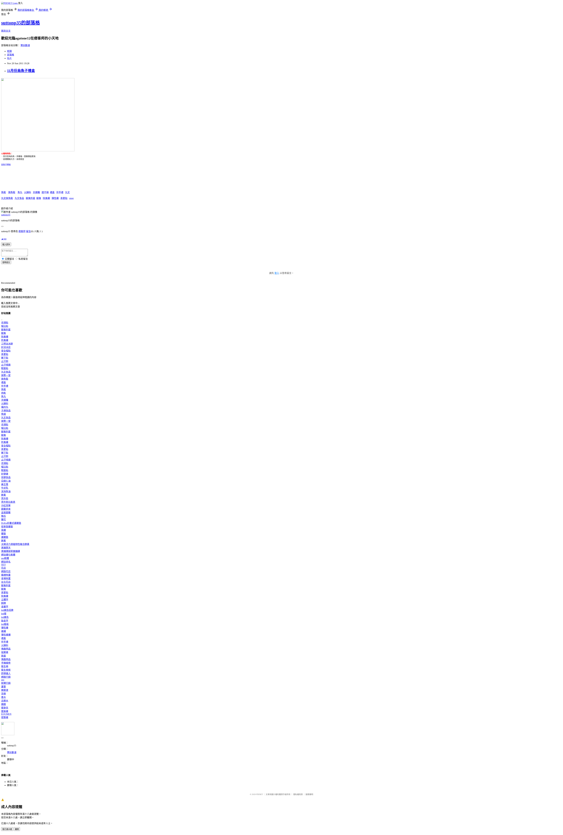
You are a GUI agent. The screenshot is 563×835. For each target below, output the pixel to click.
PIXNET (259, 794)
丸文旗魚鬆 (7, 198)
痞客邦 (22, 231)
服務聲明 (309, 794)
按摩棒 (4, 652)
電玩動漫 (25, 45)
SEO (3, 564)
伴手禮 (59, 192)
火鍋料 (27, 192)
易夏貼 (63, 198)
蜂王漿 (4, 484)
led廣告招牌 (7, 610)
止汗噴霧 (6, 365)
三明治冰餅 (7, 343)
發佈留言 (6, 262)
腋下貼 (4, 358)
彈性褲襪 (6, 635)
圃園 (3, 704)
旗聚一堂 (6, 375)
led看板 (5, 624)
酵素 (3, 495)
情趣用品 (6, 649)
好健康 (4, 474)
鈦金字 (4, 620)
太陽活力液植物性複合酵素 (15, 544)
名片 (9, 58)
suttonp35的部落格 (20, 22)
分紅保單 (6, 505)
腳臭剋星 (30, 198)
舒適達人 (6, 673)
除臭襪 (46, 198)
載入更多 (6, 244)
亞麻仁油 (6, 481)
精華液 (4, 690)
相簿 (9, 51)
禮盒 (52, 192)
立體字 (4, 599)
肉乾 (3, 393)
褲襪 (3, 631)
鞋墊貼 (4, 368)
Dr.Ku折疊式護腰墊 (11, 523)
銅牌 (3, 603)
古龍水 (4, 700)
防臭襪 (4, 340)
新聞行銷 (6, 683)
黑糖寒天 (6, 547)
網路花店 (6, 571)
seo (2, 679)
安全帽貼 (6, 351)
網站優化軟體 (8, 554)
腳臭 (38, 198)
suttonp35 (5, 215)
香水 (3, 697)
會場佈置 (6, 578)
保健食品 (6, 477)
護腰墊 (4, 537)
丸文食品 (19, 198)
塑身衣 (4, 707)
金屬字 (4, 606)
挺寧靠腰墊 (7, 526)
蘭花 (3, 519)
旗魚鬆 (11, 192)
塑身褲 (4, 711)
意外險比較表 (8, 502)
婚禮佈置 (6, 575)
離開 (17, 829)
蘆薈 (3, 686)
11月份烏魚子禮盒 (21, 71)
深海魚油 (6, 491)
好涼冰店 (6, 347)
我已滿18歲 (7, 829)
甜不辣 (45, 192)
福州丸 (4, 407)
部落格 (10, 54)
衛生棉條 (6, 670)
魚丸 (20, 192)
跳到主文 (6, 31)
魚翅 (3, 414)
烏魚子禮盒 (6, 164)
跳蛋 (3, 656)
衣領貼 (4, 322)
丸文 (67, 192)
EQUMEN (6, 714)
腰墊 (3, 533)
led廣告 (5, 617)
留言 (28, 231)
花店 (3, 568)
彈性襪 (55, 198)
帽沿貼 (4, 326)
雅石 (3, 516)
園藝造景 (6, 509)
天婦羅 (36, 192)
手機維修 (6, 663)
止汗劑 (4, 361)
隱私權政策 (298, 794)
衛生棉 (4, 666)
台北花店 (6, 582)
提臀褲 (4, 717)
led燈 (3, 613)
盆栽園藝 (6, 512)
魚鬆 (3, 192)
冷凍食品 (6, 410)
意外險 (4, 498)
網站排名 (6, 562)
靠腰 (3, 530)
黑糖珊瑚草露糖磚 (10, 551)
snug (71, 198)
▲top (3, 239)
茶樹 (3, 693)
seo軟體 (5, 558)
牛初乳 (4, 488)
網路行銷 (6, 677)
